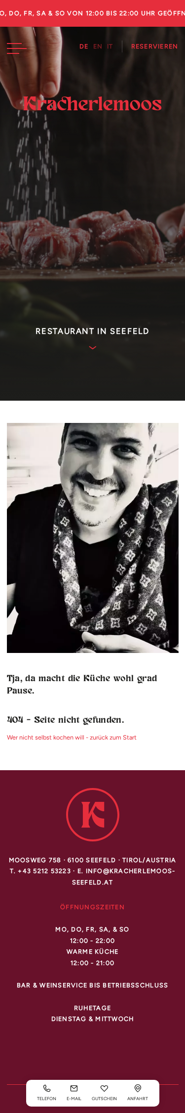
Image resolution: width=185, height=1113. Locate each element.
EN (98, 47)
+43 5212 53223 (44, 871)
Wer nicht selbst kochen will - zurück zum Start (72, 737)
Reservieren (155, 47)
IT (110, 47)
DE (84, 47)
